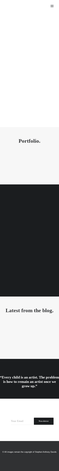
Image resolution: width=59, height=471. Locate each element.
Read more (29, 79)
